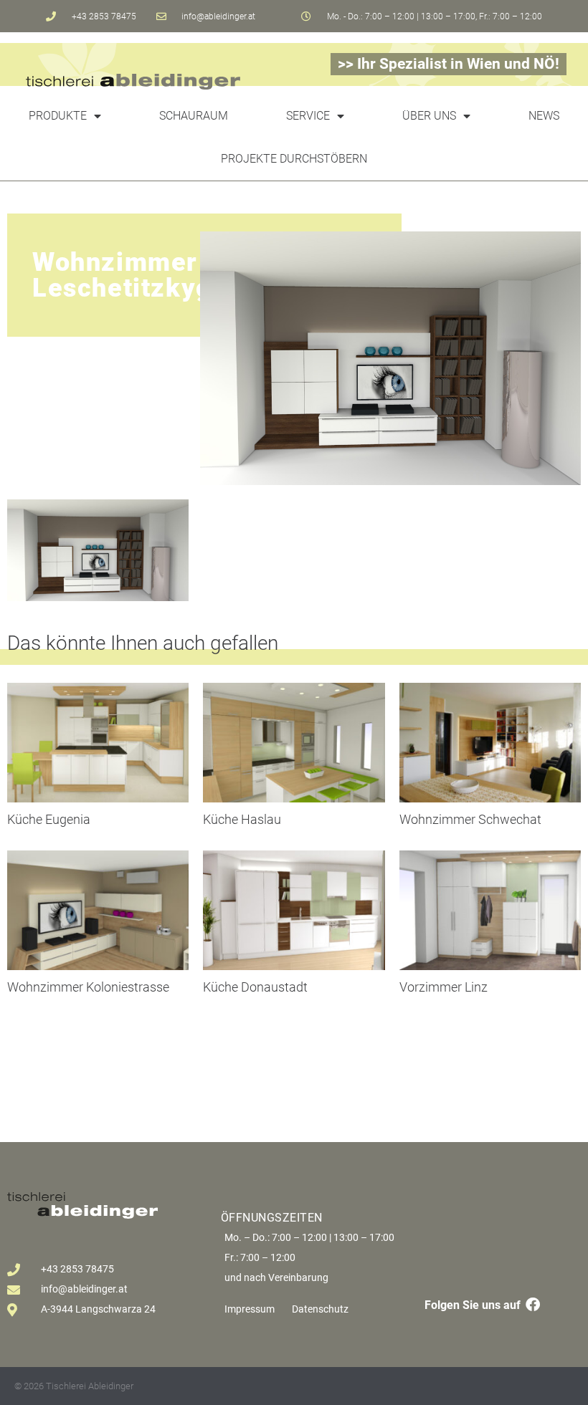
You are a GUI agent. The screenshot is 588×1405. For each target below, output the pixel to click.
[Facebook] (533, 1305)
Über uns (429, 116)
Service (308, 116)
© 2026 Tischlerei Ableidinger (73, 1386)
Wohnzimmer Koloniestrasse (88, 986)
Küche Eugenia (48, 819)
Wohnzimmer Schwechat (470, 819)
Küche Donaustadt (255, 986)
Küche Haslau (242, 819)
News (543, 116)
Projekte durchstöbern (294, 159)
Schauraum (193, 116)
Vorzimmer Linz (443, 986)
